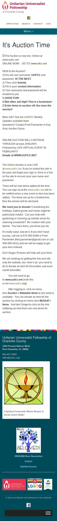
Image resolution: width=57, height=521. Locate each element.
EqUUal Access (28, 466)
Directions (12, 24)
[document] (28, 180)
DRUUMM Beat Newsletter (28, 456)
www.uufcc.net (13, 168)
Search (26, 24)
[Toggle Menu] (48, 513)
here (26, 121)
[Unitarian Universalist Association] (14, 484)
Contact (38, 24)
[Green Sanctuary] (48, 484)
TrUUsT (28, 461)
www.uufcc (17, 283)
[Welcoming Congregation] (35, 484)
